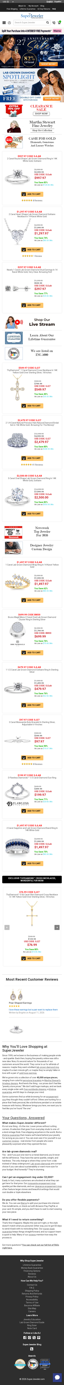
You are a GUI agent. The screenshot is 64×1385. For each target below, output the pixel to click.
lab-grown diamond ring (47, 1067)
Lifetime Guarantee (32, 1265)
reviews (32, 1234)
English (50, 2)
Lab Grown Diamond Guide (32, 1322)
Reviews (32, 1274)
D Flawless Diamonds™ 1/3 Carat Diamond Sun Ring (32, 778)
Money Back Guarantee (32, 1268)
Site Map (32, 1308)
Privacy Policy (32, 1296)
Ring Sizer (32, 1325)
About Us (32, 1277)
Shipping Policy (32, 1291)
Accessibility (32, 1299)
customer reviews (10, 1141)
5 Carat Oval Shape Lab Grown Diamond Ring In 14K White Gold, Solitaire (32, 479)
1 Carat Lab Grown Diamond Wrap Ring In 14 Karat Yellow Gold (32, 566)
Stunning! (14, 1022)
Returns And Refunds (32, 1294)
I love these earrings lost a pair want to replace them (33, 993)
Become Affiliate (32, 1305)
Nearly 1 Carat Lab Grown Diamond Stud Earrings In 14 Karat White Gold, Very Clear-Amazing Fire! (32, 271)
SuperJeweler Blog (32, 1344)
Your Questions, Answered (23, 1118)
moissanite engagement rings (42, 1183)
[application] (57, 1378)
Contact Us (32, 1285)
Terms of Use (32, 1302)
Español (57, 2)
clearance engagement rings (48, 1186)
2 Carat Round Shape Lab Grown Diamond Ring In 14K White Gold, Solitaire (32, 159)
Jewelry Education (32, 1319)
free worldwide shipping (35, 1089)
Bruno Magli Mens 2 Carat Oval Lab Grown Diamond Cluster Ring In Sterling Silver (32, 618)
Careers (32, 1311)
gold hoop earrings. (28, 1073)
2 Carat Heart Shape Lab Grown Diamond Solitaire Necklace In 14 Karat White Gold (32, 215)
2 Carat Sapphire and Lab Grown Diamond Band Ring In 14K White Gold (32, 829)
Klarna (24, 1203)
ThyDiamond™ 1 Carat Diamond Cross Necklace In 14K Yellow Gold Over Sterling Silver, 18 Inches (32, 371)
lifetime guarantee (11, 1135)
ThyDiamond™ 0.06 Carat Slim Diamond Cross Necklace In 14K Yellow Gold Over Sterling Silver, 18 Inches (32, 895)
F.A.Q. (32, 1288)
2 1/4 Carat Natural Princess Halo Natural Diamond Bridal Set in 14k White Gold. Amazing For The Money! (32, 424)
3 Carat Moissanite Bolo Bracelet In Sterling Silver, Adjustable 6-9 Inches (32, 723)
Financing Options (32, 1271)
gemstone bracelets (32, 1080)
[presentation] (7, 927)
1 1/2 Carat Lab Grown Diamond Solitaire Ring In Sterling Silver (32, 671)
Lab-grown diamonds (40, 1163)
